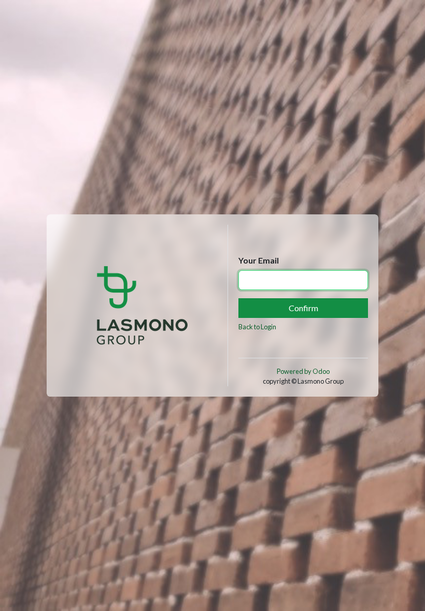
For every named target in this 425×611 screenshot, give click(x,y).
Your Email (258, 260)
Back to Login (257, 327)
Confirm (303, 308)
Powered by (303, 371)
